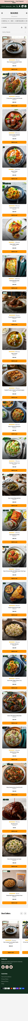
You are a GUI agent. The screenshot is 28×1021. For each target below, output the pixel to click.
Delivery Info (8, 6)
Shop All (5, 21)
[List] (25, 27)
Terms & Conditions (6, 976)
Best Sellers (20, 21)
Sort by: (4, 32)
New (12, 21)
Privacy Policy (4, 979)
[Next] (25, 913)
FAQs (14, 6)
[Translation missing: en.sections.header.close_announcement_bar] (27, 2)
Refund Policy (4, 981)
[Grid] (21, 27)
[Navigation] (25, 6)
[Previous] (21, 913)
